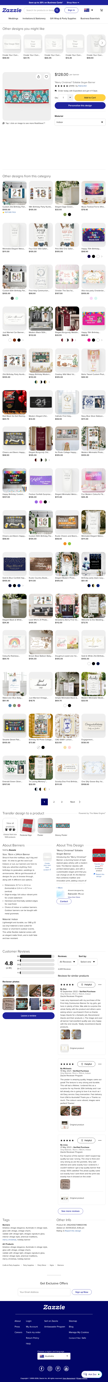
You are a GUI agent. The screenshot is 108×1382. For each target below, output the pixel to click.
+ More (60, 888)
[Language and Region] (89, 10)
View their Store (74, 897)
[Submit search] (57, 10)
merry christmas (9, 1239)
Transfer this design (99, 865)
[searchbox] (42, 10)
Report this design (99, 875)
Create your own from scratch (47, 866)
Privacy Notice (81, 1378)
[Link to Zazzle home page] (12, 10)
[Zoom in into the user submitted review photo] (9, 991)
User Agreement (69, 1378)
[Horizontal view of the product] (27, 96)
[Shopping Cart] (101, 10)
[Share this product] (38, 76)
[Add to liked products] (46, 76)
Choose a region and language (50, 1351)
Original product (77, 1048)
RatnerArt (82, 86)
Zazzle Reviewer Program (71, 996)
